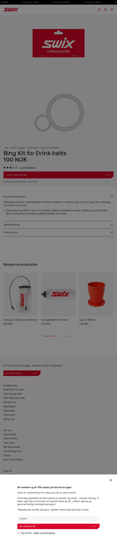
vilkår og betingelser (44, 532)
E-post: (23, 518)
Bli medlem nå (27, 526)
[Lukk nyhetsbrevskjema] (111, 480)
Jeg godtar (38, 532)
